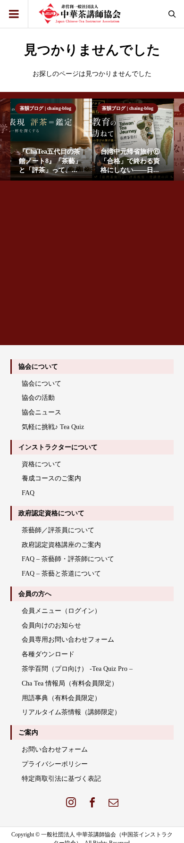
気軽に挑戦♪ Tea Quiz (53, 426)
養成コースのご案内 (51, 478)
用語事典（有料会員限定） (61, 698)
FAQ (28, 492)
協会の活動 (38, 397)
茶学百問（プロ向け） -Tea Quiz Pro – (77, 668)
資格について (41, 464)
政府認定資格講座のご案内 (61, 544)
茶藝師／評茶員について (58, 530)
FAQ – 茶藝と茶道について (61, 573)
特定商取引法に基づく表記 (61, 778)
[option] (51, 139)
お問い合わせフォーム (55, 749)
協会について (41, 383)
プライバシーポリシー (55, 764)
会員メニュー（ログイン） (61, 610)
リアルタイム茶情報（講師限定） (71, 712)
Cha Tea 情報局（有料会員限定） (70, 683)
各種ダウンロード (48, 654)
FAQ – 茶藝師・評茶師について (68, 558)
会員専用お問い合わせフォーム (68, 639)
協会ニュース (41, 412)
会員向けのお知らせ (51, 625)
